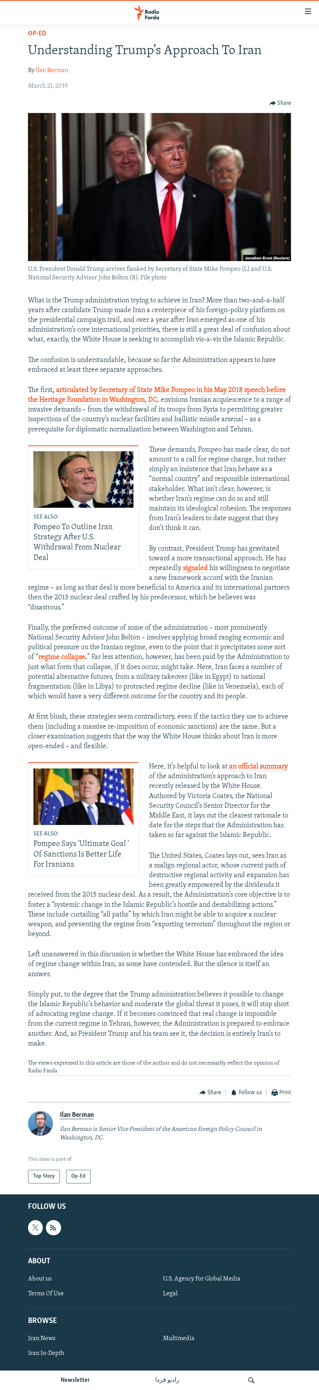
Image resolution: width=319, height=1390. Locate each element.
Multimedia (179, 1338)
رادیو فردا (167, 1380)
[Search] (251, 1380)
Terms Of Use (46, 1294)
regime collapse (62, 657)
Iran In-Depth (46, 1353)
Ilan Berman (52, 70)
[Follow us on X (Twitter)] (35, 1227)
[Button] (280, 103)
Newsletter (75, 1380)
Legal (170, 1294)
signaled (195, 568)
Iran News (42, 1338)
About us (40, 1279)
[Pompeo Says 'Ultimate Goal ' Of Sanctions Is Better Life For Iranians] (83, 796)
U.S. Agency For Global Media (201, 1279)
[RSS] (53, 1227)
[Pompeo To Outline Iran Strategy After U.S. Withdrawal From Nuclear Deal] (83, 479)
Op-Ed (37, 33)
